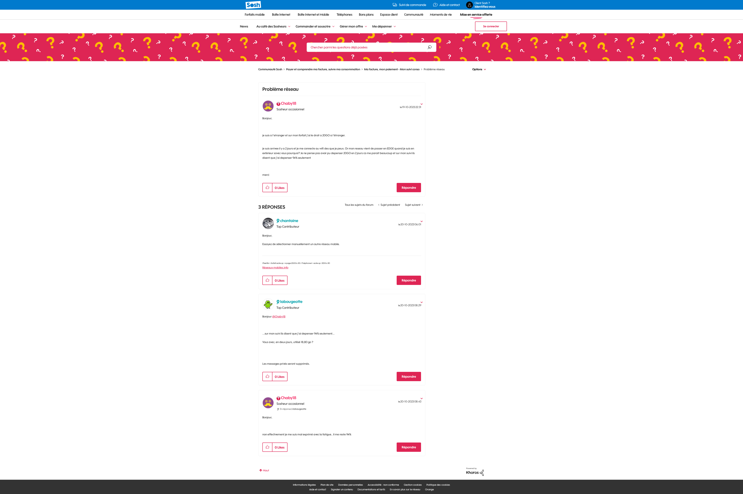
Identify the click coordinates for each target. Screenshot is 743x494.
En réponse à (293, 408)
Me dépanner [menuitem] (382, 26)
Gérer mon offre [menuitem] (351, 26)
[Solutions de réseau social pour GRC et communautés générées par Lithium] (475, 471)
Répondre (409, 188)
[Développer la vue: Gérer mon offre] (366, 26)
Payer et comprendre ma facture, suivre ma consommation (323, 69)
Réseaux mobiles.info (275, 267)
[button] (267, 187)
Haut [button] (266, 470)
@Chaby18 (278, 316)
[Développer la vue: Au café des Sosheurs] (289, 26)
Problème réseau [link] (434, 69)
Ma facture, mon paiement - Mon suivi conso (392, 69)
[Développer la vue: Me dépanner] (395, 26)
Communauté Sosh (270, 69)
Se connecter (491, 26)
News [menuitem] (244, 26)
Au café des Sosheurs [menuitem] (271, 26)
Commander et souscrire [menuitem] (313, 26)
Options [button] (477, 69)
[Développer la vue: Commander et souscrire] (333, 26)
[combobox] (371, 47)
